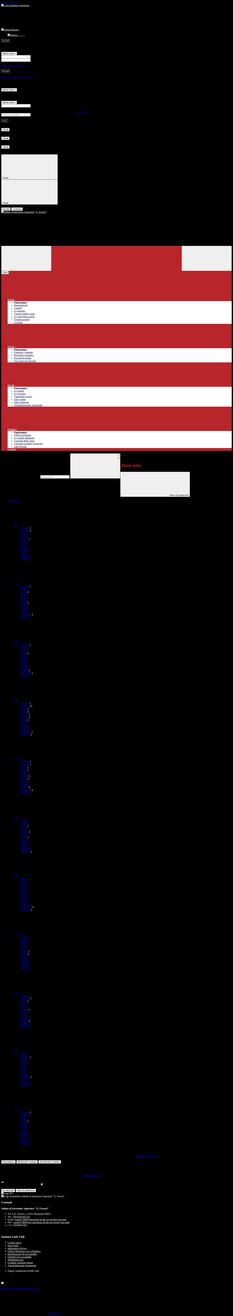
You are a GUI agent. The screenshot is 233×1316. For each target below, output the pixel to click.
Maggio (25, 539)
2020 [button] (17, 875)
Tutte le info (14, 500)
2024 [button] (17, 642)
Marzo (23, 533)
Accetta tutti (50, 1162)
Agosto (24, 547)
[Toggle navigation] (26, 258)
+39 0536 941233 (21, 1216)
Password (36, 60)
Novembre (25, 556)
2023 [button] (17, 700)
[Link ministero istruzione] (15, 5)
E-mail (34, 105)
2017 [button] (17, 1051)
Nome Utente (38, 56)
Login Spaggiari (83, 112)
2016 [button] (17, 1109)
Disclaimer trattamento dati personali (19, 1289)
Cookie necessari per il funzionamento (20, 1184)
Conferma (17, 209)
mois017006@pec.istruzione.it (41, 1222)
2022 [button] (17, 759)
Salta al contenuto (10, 2)
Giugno (24, 542)
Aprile (23, 536)
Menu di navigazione (179, 495)
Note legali (13, 1245)
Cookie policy (15, 1242)
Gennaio (25, 528)
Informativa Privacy (17, 1248)
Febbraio (25, 530)
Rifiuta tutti (27, 1162)
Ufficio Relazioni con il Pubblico (24, 1251)
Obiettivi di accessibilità (19, 1257)
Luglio (23, 545)
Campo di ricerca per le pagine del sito (20, 476)
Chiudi (5, 129)
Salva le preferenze (26, 1190)
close (5, 272)
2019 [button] (17, 934)
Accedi (6, 41)
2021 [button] (17, 817)
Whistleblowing (15, 1259)
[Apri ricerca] (207, 258)
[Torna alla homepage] (116, 212)
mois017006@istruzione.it (40, 1219)
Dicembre (25, 559)
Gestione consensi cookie (20, 1262)
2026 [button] (17, 525)
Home (123, 454)
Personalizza (8, 1162)
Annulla (6, 209)
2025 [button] (17, 583)
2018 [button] (17, 992)
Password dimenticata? (12, 65)
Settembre (25, 550)
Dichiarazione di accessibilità (22, 1254)
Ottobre (24, 553)
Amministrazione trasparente (22, 1265)
